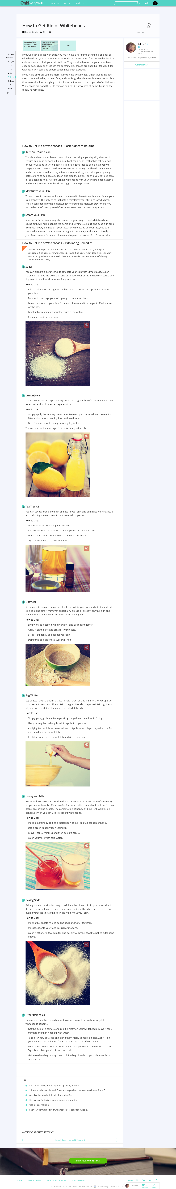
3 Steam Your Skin (11, 54)
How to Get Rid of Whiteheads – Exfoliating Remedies (10, 57)
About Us (67, 3)
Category (54, 3)
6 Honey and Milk (11, 81)
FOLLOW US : (128, 1180)
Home (19, 1180)
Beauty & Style (31, 32)
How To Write (78, 1180)
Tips (7, 92)
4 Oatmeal (11, 73)
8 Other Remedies (11, 88)
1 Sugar (11, 61)
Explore (79, 3)
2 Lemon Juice (11, 65)
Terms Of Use (34, 1180)
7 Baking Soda (11, 84)
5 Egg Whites (11, 77)
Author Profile (141, 65)
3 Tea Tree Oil (11, 69)
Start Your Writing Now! (88, 1160)
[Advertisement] (69, 111)
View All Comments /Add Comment (70, 1140)
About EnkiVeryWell (56, 1180)
